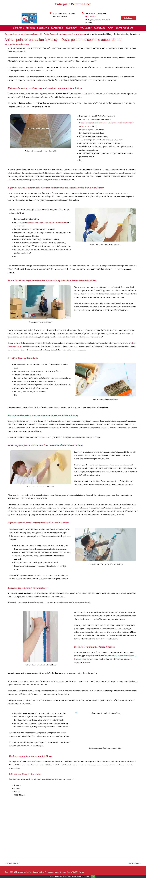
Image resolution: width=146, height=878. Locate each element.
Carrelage (99, 28)
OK (93, 876)
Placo (111, 28)
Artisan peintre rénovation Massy (72, 34)
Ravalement (86, 28)
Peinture (30, 28)
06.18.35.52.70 (90, 16)
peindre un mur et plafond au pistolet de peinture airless (48, 222)
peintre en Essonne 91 (34, 761)
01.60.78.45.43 (94, 13)
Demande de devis (124, 28)
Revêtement (71, 28)
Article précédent (12, 863)
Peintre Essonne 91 (51, 34)
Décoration (43, 28)
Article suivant (135, 863)
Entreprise (18, 28)
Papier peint (57, 28)
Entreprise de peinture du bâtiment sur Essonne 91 (23, 34)
